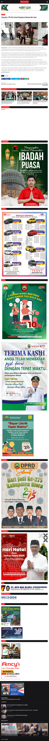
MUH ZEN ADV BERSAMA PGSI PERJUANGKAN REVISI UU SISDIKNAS (17, 705)
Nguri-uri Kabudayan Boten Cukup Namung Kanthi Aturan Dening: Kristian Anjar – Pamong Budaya (22, 710)
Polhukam (7, 12)
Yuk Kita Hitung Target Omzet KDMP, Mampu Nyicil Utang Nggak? (17, 715)
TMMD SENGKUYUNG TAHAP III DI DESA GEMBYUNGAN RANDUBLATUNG (7, 102)
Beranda (2, 12)
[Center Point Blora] (10, 658)
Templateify (6, 739)
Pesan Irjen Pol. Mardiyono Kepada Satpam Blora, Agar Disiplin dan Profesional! (24, 102)
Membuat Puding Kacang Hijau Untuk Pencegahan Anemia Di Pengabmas (17, 733)
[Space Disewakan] (10, 678)
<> (1, 601)
